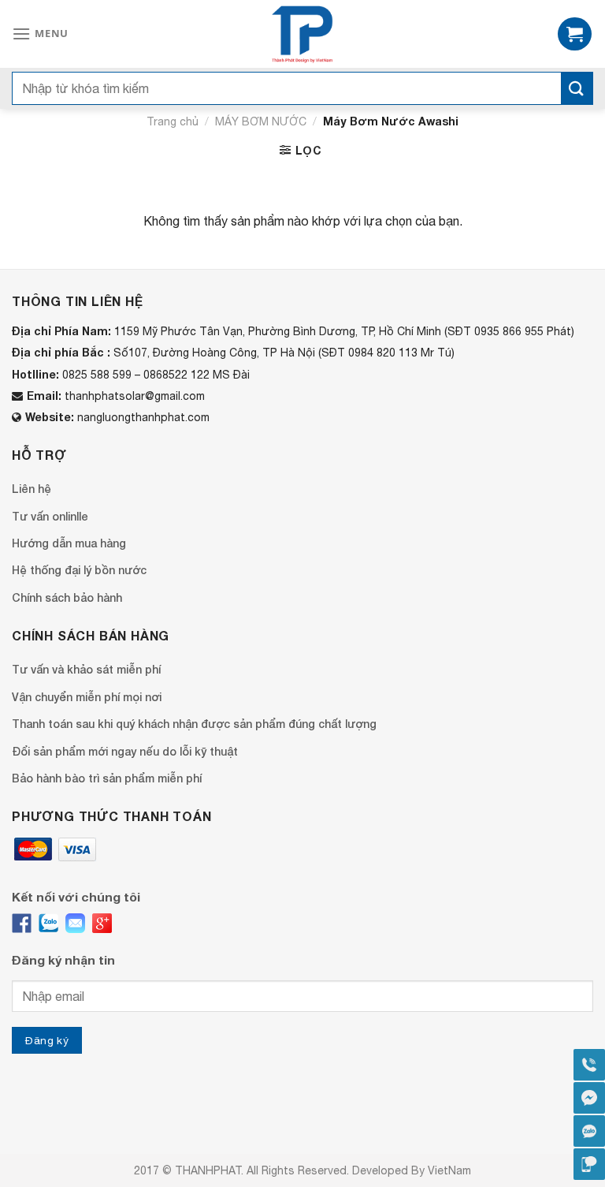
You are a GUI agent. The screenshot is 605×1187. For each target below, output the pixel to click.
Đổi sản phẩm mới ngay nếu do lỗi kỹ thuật (125, 751)
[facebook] (22, 923)
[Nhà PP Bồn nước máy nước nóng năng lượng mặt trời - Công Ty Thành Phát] (303, 34)
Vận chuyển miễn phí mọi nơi (86, 697)
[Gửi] (576, 88)
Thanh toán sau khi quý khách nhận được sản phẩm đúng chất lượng (194, 723)
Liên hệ (31, 488)
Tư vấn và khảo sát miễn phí (86, 669)
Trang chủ (173, 121)
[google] (102, 923)
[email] (75, 923)
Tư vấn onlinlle (50, 516)
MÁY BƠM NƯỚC (260, 121)
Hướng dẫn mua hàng (69, 543)
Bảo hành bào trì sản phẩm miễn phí (107, 778)
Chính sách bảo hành (67, 597)
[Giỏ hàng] (575, 34)
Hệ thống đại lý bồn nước (79, 570)
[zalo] (48, 923)
